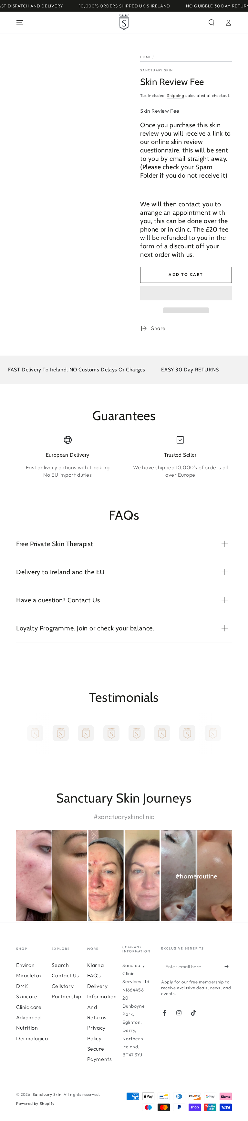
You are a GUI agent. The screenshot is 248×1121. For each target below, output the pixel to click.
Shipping (175, 95)
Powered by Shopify (35, 1103)
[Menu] (19, 23)
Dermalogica (32, 1038)
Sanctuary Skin (156, 70)
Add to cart (186, 274)
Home (145, 57)
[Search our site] (211, 23)
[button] (186, 294)
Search (60, 965)
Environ (25, 965)
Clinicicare (29, 1007)
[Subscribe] (228, 967)
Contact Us (65, 975)
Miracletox (29, 975)
